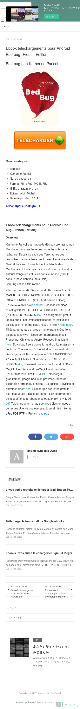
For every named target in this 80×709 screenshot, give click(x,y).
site (39, 315)
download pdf (35, 305)
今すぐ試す (51, 16)
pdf (8, 403)
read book (66, 325)
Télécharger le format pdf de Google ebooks (35, 521)
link (44, 374)
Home (7, 26)
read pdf (43, 413)
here (8, 344)
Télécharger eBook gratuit (23, 206)
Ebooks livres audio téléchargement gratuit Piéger (39, 553)
